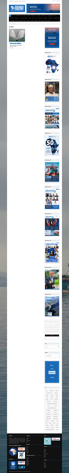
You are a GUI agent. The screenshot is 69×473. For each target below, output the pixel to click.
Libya (27, 449)
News (14, 15)
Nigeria (45, 455)
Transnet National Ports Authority (50, 429)
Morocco (53, 420)
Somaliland (45, 466)
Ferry (19, 18)
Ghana (51, 399)
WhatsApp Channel (16, 1)
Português (42, 20)
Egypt (47, 397)
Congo (27, 441)
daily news (56, 392)
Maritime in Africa (56, 414)
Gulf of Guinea (56, 399)
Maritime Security (48, 418)
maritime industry (48, 416)
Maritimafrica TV (45, 18)
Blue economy (16, 18)
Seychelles (52, 425)
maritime (48, 412)
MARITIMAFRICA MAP (11, 1)
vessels (57, 429)
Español (46, 20)
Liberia (55, 405)
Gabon (27, 439)
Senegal (47, 425)
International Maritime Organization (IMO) (52, 403)
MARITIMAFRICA (48, 410)
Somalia (45, 464)
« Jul (45, 338)
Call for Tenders (20, 20)
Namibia (27, 465)
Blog (22, 15)
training (57, 427)
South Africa (47, 427)
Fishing (57, 397)
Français (39, 20)
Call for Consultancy (11, 20)
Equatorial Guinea (28, 440)
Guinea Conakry (46, 453)
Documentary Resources (56, 18)
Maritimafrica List (50, 18)
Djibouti (45, 462)
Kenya (48, 405)
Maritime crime (43, 15)
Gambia (47, 399)
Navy (46, 15)
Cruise (55, 15)
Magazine (30, 18)
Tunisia (27, 452)
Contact (32, 20)
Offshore (36, 18)
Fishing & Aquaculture (50, 15)
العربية (49, 20)
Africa (47, 390)
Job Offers (16, 20)
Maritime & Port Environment (24, 18)
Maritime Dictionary (48, 414)
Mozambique (27, 463)
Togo (44, 457)
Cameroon (57, 390)
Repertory (24, 20)
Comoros (27, 460)
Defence (25, 15)
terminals (52, 427)
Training (33, 18)
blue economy (51, 390)
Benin (11, 43)
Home (12, 15)
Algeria (27, 446)
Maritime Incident (11, 18)
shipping (57, 425)
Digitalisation (28, 15)
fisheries (52, 397)
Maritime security (33, 15)
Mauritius (47, 420)
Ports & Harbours (38, 15)
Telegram (20, 1)
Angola (27, 459)
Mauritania (27, 451)
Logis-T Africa (23, 1)
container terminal (49, 392)
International (55, 401)
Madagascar (27, 461)
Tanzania (45, 467)
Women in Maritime (40, 18)
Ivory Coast (45, 450)
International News (18, 15)
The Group (28, 20)
